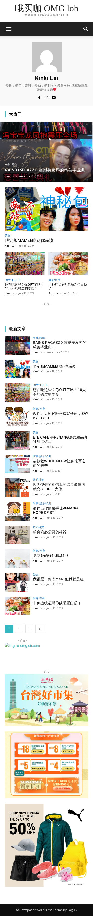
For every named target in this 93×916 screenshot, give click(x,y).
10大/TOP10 (12, 279)
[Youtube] (54, 97)
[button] (86, 29)
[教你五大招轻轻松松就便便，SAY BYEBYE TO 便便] (17, 416)
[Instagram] (46, 97)
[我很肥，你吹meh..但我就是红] (17, 582)
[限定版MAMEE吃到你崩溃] (46, 209)
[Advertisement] (44, 312)
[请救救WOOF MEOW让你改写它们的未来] (17, 464)
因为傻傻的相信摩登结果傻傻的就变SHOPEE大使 (59, 486)
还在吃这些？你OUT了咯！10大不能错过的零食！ (24, 286)
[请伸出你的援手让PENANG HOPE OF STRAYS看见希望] (17, 511)
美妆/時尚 (11, 164)
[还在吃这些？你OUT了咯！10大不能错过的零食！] (25, 263)
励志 (35, 574)
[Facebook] (39, 97)
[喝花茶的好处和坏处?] (17, 558)
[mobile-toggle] (8, 29)
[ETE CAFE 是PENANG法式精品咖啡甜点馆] (17, 440)
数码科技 (38, 479)
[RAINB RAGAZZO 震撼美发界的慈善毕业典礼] (46, 152)
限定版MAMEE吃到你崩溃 (29, 240)
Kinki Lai (10, 245)
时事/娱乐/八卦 (42, 456)
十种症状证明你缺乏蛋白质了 (67, 286)
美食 (7, 235)
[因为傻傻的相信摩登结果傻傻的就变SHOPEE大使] (17, 487)
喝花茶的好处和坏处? (50, 555)
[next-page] (39, 629)
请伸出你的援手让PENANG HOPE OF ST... (55, 510)
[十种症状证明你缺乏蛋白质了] (68, 263)
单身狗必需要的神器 (49, 532)
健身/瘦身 (54, 279)
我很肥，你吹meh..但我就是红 (58, 579)
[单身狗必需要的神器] (17, 535)
